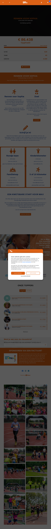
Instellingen (33, 273)
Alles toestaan (18, 273)
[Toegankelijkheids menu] (49, 1)
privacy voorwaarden (26, 262)
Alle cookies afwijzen (25, 276)
